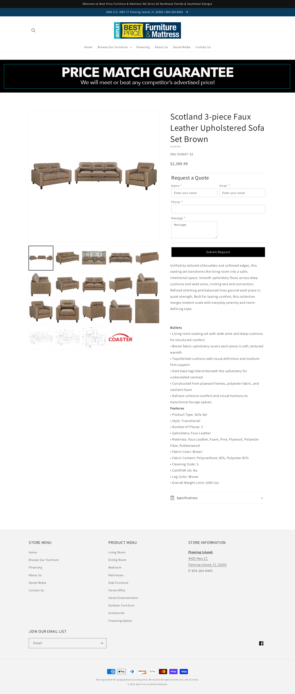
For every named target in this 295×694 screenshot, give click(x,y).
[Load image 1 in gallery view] (41, 258)
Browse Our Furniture (44, 560)
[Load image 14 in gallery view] (120, 311)
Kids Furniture (118, 583)
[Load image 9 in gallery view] (120, 284)
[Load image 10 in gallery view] (147, 284)
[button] (33, 30)
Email (224, 186)
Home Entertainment (123, 598)
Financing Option (120, 621)
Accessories (116, 613)
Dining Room (117, 560)
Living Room (117, 552)
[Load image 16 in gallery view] (41, 338)
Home (33, 552)
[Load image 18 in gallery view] (94, 338)
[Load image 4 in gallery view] (120, 258)
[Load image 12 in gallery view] (67, 311)
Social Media (37, 583)
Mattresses (116, 575)
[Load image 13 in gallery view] (94, 311)
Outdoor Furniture (121, 605)
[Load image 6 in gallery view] (41, 284)
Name (176, 186)
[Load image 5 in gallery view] (147, 258)
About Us (35, 575)
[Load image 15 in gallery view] (147, 311)
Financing (35, 567)
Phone (177, 202)
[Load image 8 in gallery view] (94, 284)
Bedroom (114, 567)
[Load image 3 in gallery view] (94, 258)
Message (178, 218)
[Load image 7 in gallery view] (67, 284)
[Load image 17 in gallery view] (67, 338)
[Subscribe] (101, 643)
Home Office (116, 590)
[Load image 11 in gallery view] (41, 311)
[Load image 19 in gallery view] (120, 338)
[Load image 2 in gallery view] (67, 258)
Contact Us (36, 590)
